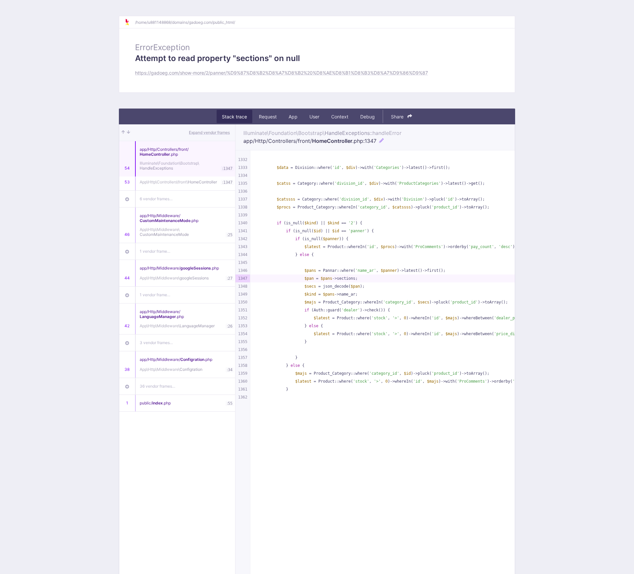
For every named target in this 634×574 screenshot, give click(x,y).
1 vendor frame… (155, 251)
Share (398, 116)
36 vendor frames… (157, 386)
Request (268, 116)
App (293, 116)
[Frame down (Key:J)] (128, 133)
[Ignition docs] (129, 22)
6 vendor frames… (156, 198)
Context (339, 116)
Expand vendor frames (209, 132)
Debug (367, 116)
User (314, 116)
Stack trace (234, 116)
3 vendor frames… (156, 342)
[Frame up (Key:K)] (123, 133)
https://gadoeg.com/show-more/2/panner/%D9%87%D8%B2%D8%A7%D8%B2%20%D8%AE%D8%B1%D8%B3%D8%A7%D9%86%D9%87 (281, 73)
